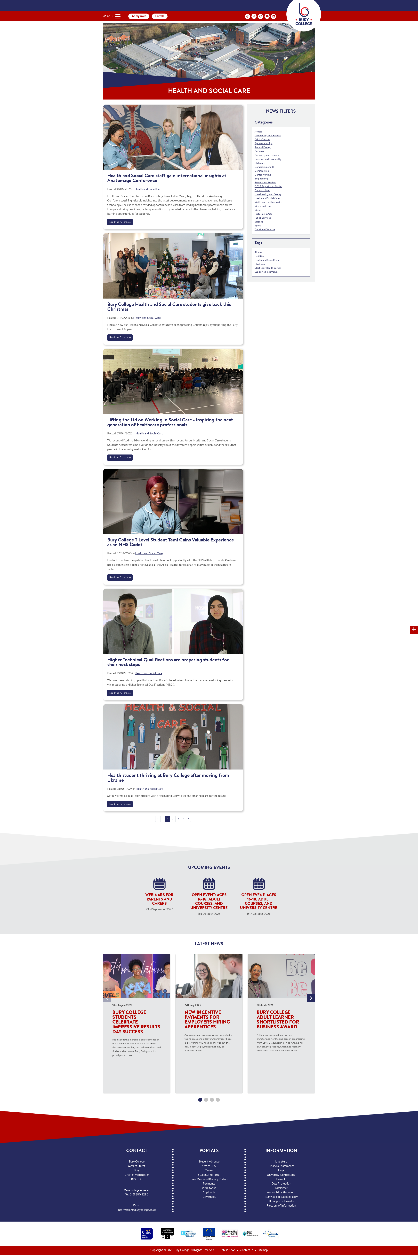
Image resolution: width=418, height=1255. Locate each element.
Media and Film (263, 206)
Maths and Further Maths (268, 202)
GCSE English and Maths (268, 186)
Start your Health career (268, 268)
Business (259, 151)
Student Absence (209, 1161)
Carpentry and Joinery (267, 155)
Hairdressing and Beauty (268, 194)
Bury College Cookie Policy (281, 1197)
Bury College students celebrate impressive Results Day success (136, 1022)
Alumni (258, 252)
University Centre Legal (281, 1175)
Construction (262, 171)
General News (262, 190)
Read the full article (119, 222)
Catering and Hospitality (268, 159)
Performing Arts (263, 214)
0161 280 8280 (139, 1194)
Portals (159, 16)
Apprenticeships (263, 143)
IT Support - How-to (281, 1201)
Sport (258, 225)
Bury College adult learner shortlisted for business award (278, 1020)
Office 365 (209, 1166)
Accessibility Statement (281, 1192)
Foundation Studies (265, 182)
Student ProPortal (209, 1175)
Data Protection (281, 1183)
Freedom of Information (281, 1205)
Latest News (227, 1250)
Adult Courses (262, 139)
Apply (139, 16)
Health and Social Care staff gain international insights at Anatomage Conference (166, 178)
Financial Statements (281, 1166)
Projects (281, 1179)
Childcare (260, 163)
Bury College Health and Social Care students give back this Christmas (169, 307)
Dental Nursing (263, 175)
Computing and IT (264, 167)
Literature (281, 1161)
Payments (209, 1183)
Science (259, 222)
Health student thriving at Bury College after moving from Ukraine (168, 778)
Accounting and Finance (268, 135)
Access (258, 132)
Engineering (261, 178)
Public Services (263, 218)
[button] (200, 1100)
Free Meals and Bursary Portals (209, 1179)
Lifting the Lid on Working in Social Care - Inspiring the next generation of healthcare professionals (170, 423)
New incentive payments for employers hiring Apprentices (207, 1020)
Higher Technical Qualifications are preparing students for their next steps (167, 663)
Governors (208, 1197)
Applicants (209, 1192)
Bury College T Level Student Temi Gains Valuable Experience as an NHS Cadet (170, 543)
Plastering (260, 264)
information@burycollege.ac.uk (137, 1210)
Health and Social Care (148, 189)
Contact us (246, 1250)
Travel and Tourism (265, 229)
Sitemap (263, 1250)
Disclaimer (281, 1188)
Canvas (209, 1170)
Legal (281, 1170)
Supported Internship (266, 272)
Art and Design (263, 147)
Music (258, 210)
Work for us (209, 1188)
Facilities (259, 256)
